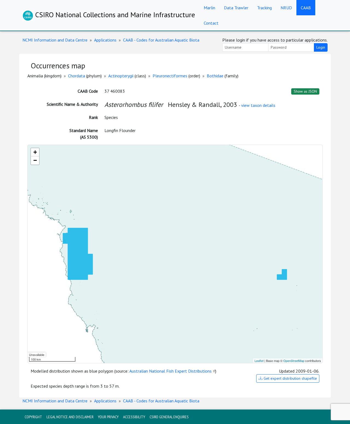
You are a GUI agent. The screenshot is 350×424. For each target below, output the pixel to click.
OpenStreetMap (293, 360)
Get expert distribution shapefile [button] (289, 378)
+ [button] (35, 152)
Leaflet (259, 360)
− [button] (35, 160)
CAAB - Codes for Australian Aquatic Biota (161, 40)
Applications (105, 40)
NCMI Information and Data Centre (55, 40)
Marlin (209, 7)
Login (320, 47)
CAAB (306, 7)
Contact (211, 23)
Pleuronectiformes (170, 75)
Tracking (264, 7)
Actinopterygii (120, 75)
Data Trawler (236, 7)
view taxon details (258, 105)
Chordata (76, 75)
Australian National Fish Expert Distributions (170, 371)
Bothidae (215, 75)
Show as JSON (305, 91)
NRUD (286, 7)
